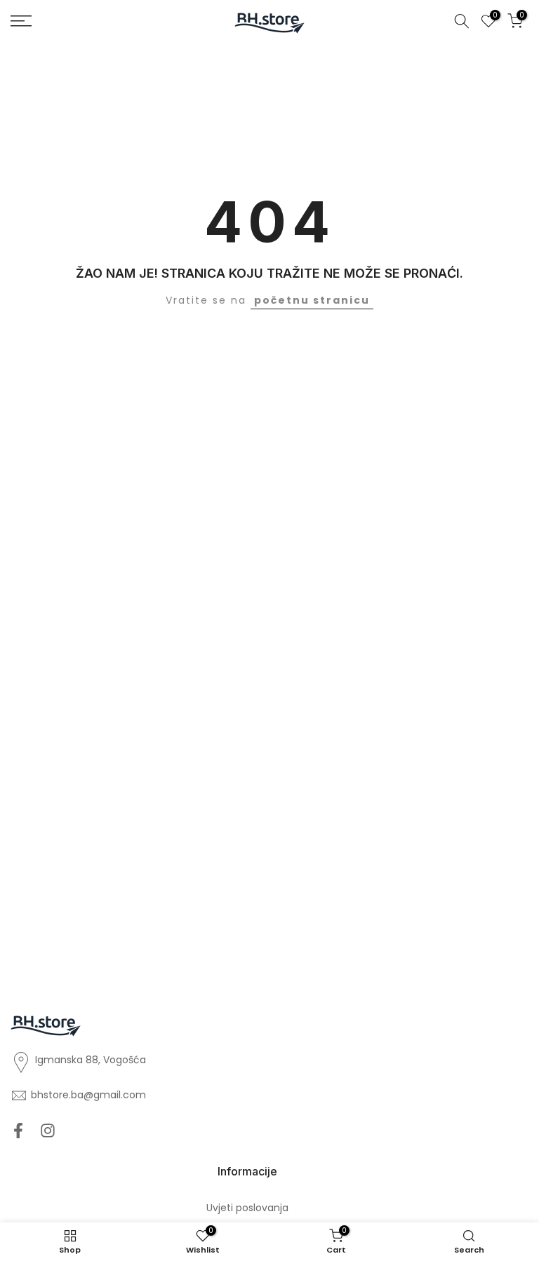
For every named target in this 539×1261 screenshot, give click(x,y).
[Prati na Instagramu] (47, 1130)
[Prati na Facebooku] (18, 1130)
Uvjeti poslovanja (247, 1208)
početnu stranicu (312, 300)
